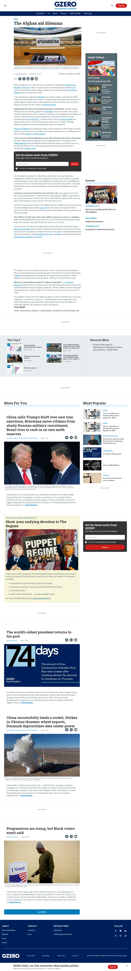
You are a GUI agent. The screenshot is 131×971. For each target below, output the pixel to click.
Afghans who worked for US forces (28, 237)
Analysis (106, 475)
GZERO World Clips (107, 86)
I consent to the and (32, 168)
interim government (22, 229)
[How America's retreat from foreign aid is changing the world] (94, 123)
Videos (55, 13)
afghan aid (35, 311)
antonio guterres (69, 311)
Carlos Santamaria (21, 74)
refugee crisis (30, 148)
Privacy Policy (32, 168)
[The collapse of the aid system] (94, 134)
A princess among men (112, 454)
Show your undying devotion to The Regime (36, 523)
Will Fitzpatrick (33, 438)
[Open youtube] (120, 930)
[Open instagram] (120, 935)
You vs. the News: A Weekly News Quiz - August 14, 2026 (111, 428)
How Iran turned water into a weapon (112, 479)
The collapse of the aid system (106, 136)
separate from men (45, 234)
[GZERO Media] (66, 6)
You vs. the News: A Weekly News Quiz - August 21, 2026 (111, 415)
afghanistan (57, 311)
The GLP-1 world (30, 368)
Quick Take (106, 97)
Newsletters (40, 13)
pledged (41, 97)
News (16, 19)
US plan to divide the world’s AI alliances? (107, 101)
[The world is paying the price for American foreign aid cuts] (94, 89)
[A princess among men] (92, 452)
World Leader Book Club (99, 81)
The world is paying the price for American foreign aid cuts (106, 92)
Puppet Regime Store (30, 518)
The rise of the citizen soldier (32, 357)
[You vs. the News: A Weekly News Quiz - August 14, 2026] (92, 427)
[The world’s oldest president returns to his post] (42, 665)
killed (59, 234)
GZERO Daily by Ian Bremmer (63, 934)
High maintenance (94, 221)
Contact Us (31, 930)
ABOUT (5, 926)
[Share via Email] (36, 78)
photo (17, 275)
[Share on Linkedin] (28, 78)
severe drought (66, 119)
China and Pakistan (21, 129)
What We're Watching (110, 436)
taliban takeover (46, 311)
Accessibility (45, 955)
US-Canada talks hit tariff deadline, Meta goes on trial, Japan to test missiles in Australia (71, 358)
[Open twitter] (115, 930)
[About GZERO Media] (92, 465)
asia (77, 311)
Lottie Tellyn (23, 438)
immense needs (49, 105)
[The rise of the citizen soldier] (14, 358)
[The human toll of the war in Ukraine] (94, 110)
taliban (16, 311)
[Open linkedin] (125, 930)
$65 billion (49, 112)
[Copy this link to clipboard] (32, 78)
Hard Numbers (91, 218)
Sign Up (113, 967)
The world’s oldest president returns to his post (39, 634)
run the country (39, 134)
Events (4, 938)
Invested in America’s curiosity (100, 229)
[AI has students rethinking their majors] (14, 347)
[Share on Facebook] (19, 78)
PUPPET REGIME (75, 13)
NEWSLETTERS (61, 926)
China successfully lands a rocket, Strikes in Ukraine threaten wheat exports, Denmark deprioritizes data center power (42, 721)
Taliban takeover (20, 143)
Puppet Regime (93, 78)
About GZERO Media (111, 465)
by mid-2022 (33, 119)
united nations (25, 311)
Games (105, 410)
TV (49, 13)
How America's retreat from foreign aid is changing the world (106, 128)
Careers (4, 942)
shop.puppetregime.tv (41, 598)
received (43, 208)
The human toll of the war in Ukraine (107, 112)
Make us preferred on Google (70, 74)
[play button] (101, 68)
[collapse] (127, 965)
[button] (121, 6)
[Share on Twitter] (24, 78)
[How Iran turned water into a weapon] (92, 478)
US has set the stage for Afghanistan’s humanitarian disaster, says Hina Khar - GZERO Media (107, 347)
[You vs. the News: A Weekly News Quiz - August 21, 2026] (92, 414)
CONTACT (32, 926)
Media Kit (5, 934)
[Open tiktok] (125, 935)
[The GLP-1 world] (14, 369)
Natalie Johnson (13, 438)
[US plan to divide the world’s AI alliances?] (94, 100)
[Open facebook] (115, 935)
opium (28, 134)
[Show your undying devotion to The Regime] (101, 194)
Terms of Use (42, 168)
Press (30, 934)
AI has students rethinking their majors (33, 346)
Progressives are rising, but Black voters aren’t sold (41, 830)
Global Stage (88, 13)
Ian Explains (106, 132)
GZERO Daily (58, 930)
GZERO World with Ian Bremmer (107, 120)
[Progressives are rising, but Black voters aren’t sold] (42, 862)
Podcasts (63, 13)
